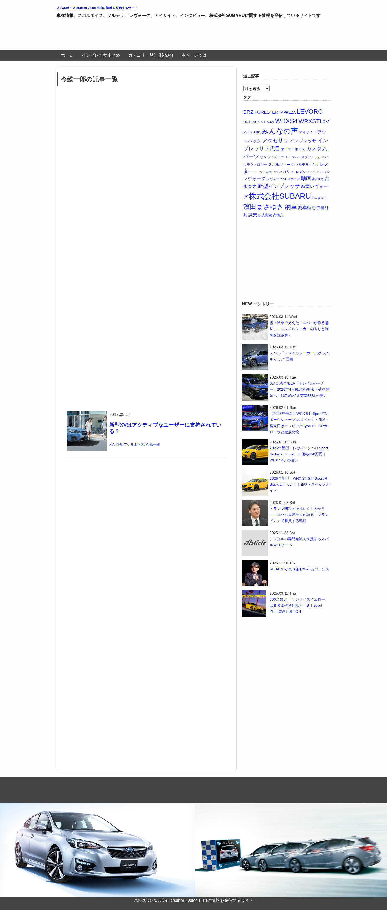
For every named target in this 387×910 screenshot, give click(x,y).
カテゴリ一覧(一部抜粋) (150, 55)
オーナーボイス (293, 149)
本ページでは (194, 55)
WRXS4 (286, 121)
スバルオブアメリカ (306, 157)
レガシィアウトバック (313, 172)
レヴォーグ (254, 178)
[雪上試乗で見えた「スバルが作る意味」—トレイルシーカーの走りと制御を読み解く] (255, 327)
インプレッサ (303, 140)
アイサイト (307, 132)
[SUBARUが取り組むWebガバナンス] (255, 573)
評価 (320, 208)
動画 (306, 178)
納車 (291, 206)
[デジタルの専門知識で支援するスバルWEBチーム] (255, 543)
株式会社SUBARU (280, 196)
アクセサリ (275, 140)
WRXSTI (310, 121)
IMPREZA (287, 112)
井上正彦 (137, 444)
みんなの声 (279, 131)
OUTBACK (251, 122)
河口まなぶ (319, 197)
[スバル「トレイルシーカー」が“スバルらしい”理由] (255, 357)
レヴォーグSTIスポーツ (283, 179)
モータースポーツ (265, 171)
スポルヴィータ (281, 164)
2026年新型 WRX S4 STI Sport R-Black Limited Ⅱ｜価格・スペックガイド (300, 484)
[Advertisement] (152, 36)
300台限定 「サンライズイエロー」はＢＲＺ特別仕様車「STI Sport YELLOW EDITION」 (299, 605)
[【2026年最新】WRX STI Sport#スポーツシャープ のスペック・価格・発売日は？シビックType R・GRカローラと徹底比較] (255, 418)
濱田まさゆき (263, 206)
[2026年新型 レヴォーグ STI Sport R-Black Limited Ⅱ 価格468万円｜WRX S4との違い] (255, 452)
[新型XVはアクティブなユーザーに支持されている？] (87, 414)
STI (263, 122)
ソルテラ (302, 165)
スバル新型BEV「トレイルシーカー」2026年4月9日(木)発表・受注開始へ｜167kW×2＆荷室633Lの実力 (299, 389)
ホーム (67, 55)
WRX (270, 122)
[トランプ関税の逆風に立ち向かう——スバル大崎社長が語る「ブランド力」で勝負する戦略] (255, 513)
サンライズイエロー (275, 157)
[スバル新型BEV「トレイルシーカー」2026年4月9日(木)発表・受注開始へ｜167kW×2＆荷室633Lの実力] (255, 387)
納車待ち (307, 207)
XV (111, 444)
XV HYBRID (251, 132)
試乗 (252, 214)
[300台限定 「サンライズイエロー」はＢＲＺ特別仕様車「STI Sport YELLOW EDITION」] (255, 603)
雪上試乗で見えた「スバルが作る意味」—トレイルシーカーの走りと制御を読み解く (299, 329)
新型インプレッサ (279, 186)
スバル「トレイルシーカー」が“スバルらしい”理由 (300, 356)
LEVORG (310, 111)
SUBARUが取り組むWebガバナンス (299, 569)
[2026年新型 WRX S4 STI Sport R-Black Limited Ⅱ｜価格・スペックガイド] (255, 482)
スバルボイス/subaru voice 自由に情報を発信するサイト (97, 8)
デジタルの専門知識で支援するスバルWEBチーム (299, 542)
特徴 (119, 444)
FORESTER (266, 112)
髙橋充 (278, 215)
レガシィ (286, 171)
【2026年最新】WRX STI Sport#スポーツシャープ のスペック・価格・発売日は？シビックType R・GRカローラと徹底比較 (300, 422)
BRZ (248, 112)
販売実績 (265, 215)
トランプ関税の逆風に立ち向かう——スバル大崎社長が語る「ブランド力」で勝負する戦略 (299, 514)
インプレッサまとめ (101, 55)
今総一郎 (153, 444)
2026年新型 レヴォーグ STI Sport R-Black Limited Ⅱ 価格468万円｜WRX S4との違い (299, 454)
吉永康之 (318, 179)
